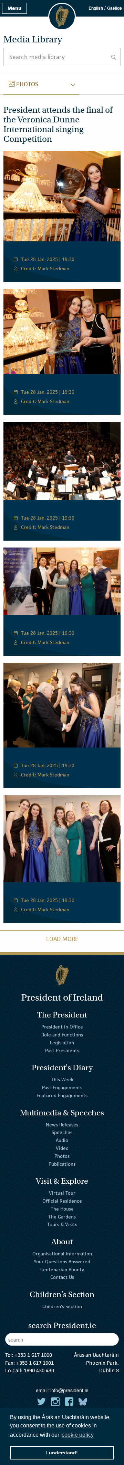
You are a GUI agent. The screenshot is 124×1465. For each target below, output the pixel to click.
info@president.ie (69, 1390)
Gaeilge (114, 8)
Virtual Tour (62, 1193)
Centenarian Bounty (62, 1269)
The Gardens (62, 1216)
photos (23, 84)
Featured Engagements (62, 1095)
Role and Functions (62, 1035)
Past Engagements (62, 1087)
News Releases (62, 1124)
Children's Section (62, 1306)
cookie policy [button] (78, 1435)
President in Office (62, 1027)
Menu (14, 8)
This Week (62, 1079)
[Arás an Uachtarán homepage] (62, 975)
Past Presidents (62, 1050)
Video (62, 1148)
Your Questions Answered (62, 1261)
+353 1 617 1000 (33, 1355)
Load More (62, 939)
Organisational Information (62, 1254)
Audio (62, 1140)
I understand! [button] (62, 1452)
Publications (62, 1164)
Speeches (62, 1132)
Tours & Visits (62, 1224)
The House (62, 1209)
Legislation (62, 1043)
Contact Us (62, 1277)
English (96, 8)
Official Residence (62, 1201)
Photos (62, 1156)
